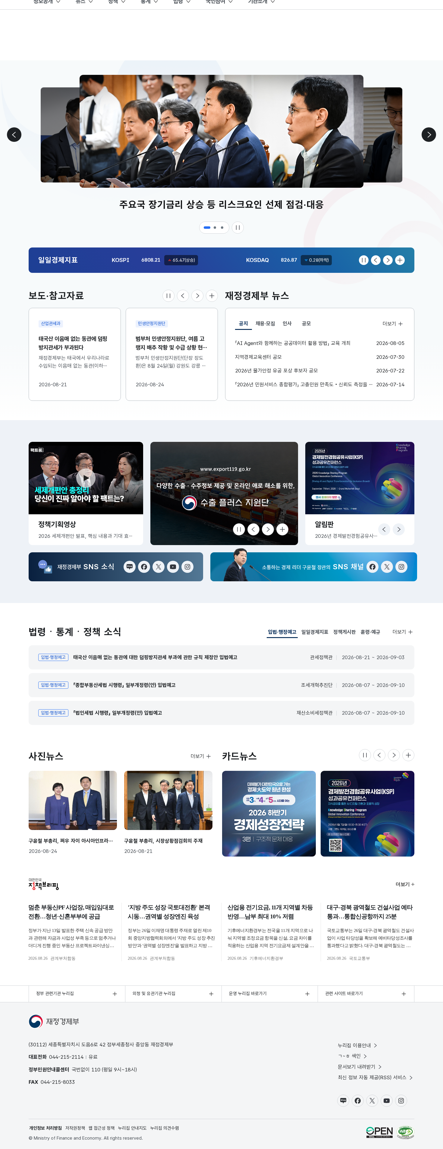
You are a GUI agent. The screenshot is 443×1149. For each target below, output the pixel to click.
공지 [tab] (245, 325)
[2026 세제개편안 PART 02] (367, 814)
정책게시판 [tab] (344, 632)
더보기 (389, 324)
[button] (207, 227)
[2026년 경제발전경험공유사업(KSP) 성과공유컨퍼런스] (269, 814)
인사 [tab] (287, 324)
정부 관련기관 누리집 (55, 993)
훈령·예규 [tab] (370, 632)
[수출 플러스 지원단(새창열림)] (224, 493)
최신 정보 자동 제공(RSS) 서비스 (372, 1077)
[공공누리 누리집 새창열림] (379, 1132)
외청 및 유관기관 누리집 (154, 993)
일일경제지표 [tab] (314, 632)
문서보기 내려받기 (356, 1067)
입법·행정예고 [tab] (282, 633)
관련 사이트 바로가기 (344, 993)
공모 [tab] (306, 324)
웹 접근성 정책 (102, 1128)
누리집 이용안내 (354, 1045)
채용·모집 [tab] (265, 324)
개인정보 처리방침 (45, 1128)
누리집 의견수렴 (164, 1128)
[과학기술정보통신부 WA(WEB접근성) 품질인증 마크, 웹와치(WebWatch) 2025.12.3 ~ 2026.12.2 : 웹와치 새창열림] (405, 1132)
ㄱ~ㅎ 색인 (349, 1056)
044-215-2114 (66, 1057)
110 (95, 1070)
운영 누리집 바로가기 (248, 993)
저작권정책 (75, 1128)
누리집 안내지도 (132, 1128)
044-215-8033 (58, 1082)
